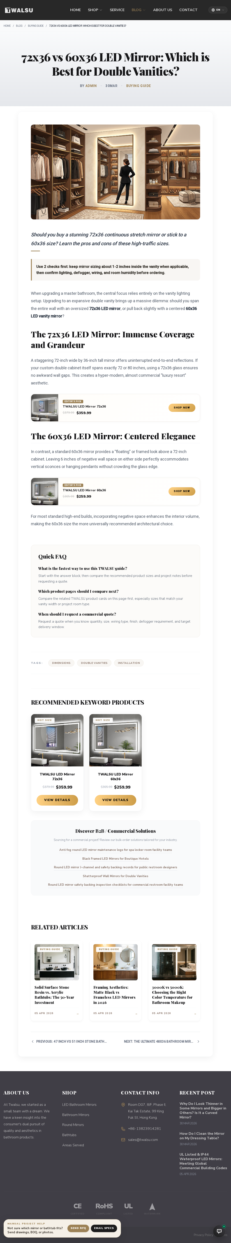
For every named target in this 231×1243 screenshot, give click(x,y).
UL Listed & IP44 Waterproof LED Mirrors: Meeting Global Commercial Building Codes (203, 1161)
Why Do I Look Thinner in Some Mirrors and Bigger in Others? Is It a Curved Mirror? (203, 1110)
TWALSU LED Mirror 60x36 (84, 490)
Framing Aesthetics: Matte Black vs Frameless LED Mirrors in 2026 (114, 995)
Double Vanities (94, 663)
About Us (162, 9)
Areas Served (73, 1145)
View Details (57, 800)
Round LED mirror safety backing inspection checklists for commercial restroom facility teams (115, 885)
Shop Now (182, 407)
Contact (188, 9)
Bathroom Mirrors (75, 1114)
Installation (129, 663)
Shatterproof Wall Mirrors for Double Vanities (115, 876)
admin (91, 86)
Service (117, 9)
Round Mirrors (73, 1124)
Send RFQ (78, 1228)
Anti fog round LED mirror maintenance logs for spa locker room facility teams (115, 850)
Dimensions (61, 663)
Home (75, 9)
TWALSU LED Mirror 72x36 (84, 407)
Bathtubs (69, 1135)
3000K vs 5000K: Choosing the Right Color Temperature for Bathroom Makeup (172, 995)
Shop (93, 9)
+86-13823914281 (144, 1128)
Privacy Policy (203, 1235)
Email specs (104, 1228)
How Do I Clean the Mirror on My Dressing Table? (202, 1135)
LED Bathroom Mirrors (79, 1104)
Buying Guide (36, 25)
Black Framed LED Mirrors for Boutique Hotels (115, 859)
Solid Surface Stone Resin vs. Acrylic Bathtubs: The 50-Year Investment (54, 995)
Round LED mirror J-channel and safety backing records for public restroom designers (115, 867)
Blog (136, 9)
